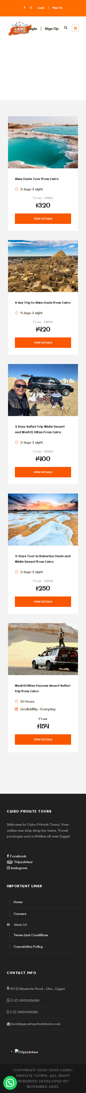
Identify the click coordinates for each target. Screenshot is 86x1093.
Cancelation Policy (28, 947)
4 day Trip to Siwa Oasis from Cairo (43, 302)
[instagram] (31, 7)
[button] (10, 1083)
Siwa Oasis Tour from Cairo (37, 179)
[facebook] (24, 7)
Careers (20, 914)
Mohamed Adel (43, 1086)
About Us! (20, 924)
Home (18, 902)
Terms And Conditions (31, 935)
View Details (43, 218)
